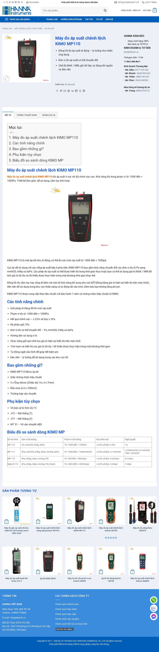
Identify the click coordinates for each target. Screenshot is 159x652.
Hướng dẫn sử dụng (71, 19)
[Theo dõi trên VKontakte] (22, 2)
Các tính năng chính (29, 143)
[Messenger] (153, 616)
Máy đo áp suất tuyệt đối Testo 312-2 (16, 579)
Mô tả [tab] (8, 115)
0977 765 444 (141, 70)
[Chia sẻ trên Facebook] (57, 91)
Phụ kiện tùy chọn (27, 155)
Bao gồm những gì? (28, 149)
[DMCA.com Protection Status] (64, 629)
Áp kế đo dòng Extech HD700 (111, 579)
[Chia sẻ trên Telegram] (84, 91)
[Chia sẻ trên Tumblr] (80, 91)
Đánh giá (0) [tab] (48, 115)
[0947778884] (153, 600)
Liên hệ (109, 19)
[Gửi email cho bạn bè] (65, 91)
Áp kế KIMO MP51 (48, 578)
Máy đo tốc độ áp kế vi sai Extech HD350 (79, 579)
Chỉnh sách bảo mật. (66, 614)
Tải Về (99, 19)
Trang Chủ (52, 19)
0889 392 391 (143, 76)
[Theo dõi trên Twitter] (10, 2)
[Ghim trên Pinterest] (68, 91)
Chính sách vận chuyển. (67, 619)
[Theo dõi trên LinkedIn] (16, 2)
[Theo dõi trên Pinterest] (13, 2)
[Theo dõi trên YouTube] (19, 2)
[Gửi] (105, 10)
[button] (32, 2)
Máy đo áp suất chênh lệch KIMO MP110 (45, 137)
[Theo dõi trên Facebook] (4, 2)
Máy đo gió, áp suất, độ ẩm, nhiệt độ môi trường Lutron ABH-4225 (16, 530)
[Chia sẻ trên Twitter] (61, 91)
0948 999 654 (143, 73)
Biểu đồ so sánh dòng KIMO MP (38, 160)
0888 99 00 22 (143, 90)
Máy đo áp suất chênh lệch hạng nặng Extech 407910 (48, 529)
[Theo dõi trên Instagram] (7, 2)
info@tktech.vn (131, 52)
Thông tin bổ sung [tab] (27, 115)
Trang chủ (7, 29)
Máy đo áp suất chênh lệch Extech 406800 (142, 579)
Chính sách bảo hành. (66, 609)
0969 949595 (141, 80)
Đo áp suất (50, 29)
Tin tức (89, 19)
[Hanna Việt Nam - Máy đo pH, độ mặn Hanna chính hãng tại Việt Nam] (19, 10)
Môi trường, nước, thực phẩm (28, 29)
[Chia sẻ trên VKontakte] (72, 91)
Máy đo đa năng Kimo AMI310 (142, 529)
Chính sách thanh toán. (67, 604)
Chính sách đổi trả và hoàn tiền (71, 624)
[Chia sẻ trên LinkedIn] (76, 91)
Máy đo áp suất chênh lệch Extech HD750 (111, 529)
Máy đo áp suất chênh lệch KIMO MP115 (79, 529)
